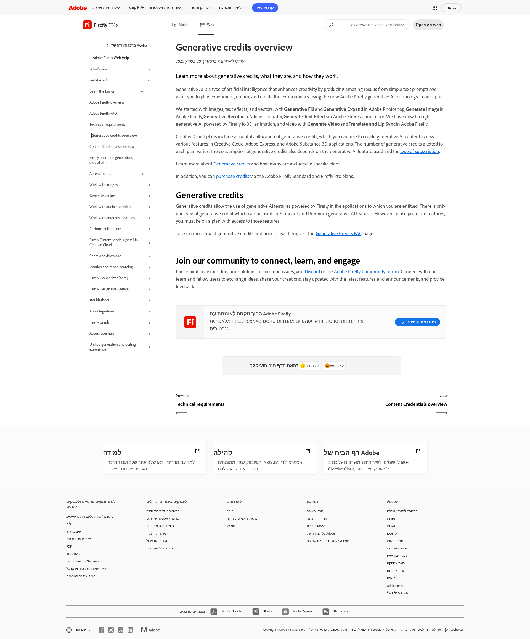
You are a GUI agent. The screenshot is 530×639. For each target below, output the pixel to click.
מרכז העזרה (315, 511)
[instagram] (111, 630)
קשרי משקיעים (397, 556)
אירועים (392, 533)
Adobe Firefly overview (106, 102)
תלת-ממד (73, 554)
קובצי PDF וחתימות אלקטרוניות (153, 7)
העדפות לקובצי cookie (366, 630)
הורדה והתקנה (317, 518)
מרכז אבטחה (396, 571)
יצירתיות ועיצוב (104, 7)
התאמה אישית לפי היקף (163, 511)
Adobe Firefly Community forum (366, 272)
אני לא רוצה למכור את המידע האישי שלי (413, 630)
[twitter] (120, 630)
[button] (434, 7)
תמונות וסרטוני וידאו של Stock (86, 569)
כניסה (451, 7)
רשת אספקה (396, 563)
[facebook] (101, 630)
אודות (391, 518)
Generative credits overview (114, 135)
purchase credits (232, 176)
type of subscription (419, 151)
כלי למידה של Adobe (321, 533)
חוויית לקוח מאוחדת (160, 526)
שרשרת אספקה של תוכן (162, 518)
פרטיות (322, 630)
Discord (312, 272)
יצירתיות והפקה (157, 533)
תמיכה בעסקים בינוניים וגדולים (328, 541)
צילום (70, 524)
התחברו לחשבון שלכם (402, 511)
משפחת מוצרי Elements (82, 561)
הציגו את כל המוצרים (81, 576)
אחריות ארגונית (397, 548)
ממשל (231, 526)
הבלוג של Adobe (398, 593)
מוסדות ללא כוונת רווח (242, 518)
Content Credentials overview (111, 146)
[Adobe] (77, 7)
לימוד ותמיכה (230, 7)
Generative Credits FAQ (339, 233)
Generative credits (231, 164)
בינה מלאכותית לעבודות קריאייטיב (89, 517)
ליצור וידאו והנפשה (79, 539)
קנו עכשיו (265, 7)
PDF (69, 546)
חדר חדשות (395, 541)
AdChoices (457, 630)
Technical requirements (107, 124)
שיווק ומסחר (198, 7)
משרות (391, 526)
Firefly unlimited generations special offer (111, 160)
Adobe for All (395, 586)
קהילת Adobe (316, 526)
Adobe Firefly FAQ (103, 113)
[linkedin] (130, 630)
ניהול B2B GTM (156, 541)
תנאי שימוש (339, 630)
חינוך (230, 511)
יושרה (391, 578)
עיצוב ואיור (73, 531)
